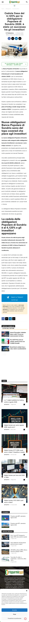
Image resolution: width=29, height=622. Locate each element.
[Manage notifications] (25, 618)
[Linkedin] (16, 38)
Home (3, 8)
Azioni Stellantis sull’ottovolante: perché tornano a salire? (18, 543)
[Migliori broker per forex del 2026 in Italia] (14, 468)
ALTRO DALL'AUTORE (8, 328)
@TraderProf (6, 404)
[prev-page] (2, 354)
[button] (26, 590)
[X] (12, 38)
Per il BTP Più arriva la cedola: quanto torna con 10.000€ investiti (17, 341)
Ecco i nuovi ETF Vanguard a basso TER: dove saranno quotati (19, 536)
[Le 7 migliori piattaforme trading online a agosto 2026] (14, 393)
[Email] (19, 38)
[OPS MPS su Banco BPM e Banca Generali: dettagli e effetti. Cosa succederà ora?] (5, 551)
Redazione (10, 33)
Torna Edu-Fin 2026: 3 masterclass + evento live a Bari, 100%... (18, 558)
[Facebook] (9, 38)
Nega (14, 614)
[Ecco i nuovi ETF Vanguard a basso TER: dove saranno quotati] (5, 537)
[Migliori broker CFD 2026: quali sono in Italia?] (14, 493)
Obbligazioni (8, 8)
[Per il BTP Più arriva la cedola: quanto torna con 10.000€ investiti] (5, 341)
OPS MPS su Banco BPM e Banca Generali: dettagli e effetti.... (19, 550)
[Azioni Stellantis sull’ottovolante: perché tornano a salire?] (5, 544)
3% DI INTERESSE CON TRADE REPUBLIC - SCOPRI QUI (14, 64)
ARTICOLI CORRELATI (8, 326)
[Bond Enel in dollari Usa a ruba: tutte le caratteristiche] (5, 348)
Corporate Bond (15, 8)
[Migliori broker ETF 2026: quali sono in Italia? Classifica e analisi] (14, 443)
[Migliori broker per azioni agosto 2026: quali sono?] (14, 418)
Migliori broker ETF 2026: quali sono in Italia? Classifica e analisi (14, 451)
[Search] (27, 2)
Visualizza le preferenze (14, 618)
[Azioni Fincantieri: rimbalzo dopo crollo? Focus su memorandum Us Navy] (5, 334)
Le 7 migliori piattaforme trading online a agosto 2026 (14, 401)
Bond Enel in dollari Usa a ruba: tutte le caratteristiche (18, 348)
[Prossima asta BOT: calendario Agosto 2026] (5, 518)
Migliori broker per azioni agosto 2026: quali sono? (14, 426)
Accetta (14, 610)
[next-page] (5, 354)
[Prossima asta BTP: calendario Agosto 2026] (5, 525)
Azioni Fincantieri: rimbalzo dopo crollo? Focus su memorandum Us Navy (18, 334)
